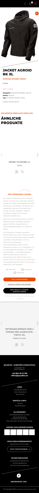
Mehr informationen (9, 171)
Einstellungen (29, 262)
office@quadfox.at (19, 375)
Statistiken (28, 269)
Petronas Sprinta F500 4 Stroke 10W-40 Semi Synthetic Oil (19, 332)
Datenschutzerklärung (17, 259)
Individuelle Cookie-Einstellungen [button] (19, 290)
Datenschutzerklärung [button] (25, 296)
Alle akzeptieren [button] (19, 279)
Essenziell (12, 269)
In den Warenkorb (28, 171)
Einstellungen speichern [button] (19, 284)
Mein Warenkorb (20, 392)
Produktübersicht (20, 390)
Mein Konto (20, 394)
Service (20, 403)
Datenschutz (28, 489)
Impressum (20, 489)
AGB (34, 489)
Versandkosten (20, 406)
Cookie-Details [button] (10, 296)
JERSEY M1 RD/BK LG (19, 162)
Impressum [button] (19, 299)
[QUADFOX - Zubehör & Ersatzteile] (9, 5)
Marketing (20, 272)
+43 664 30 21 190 (19, 373)
